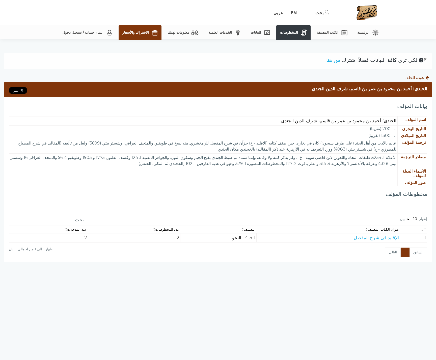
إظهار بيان (413, 219)
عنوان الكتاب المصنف (383, 229)
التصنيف (250, 229)
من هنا (333, 60)
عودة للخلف (414, 77)
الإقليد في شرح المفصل (376, 238)
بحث (320, 12)
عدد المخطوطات (167, 229)
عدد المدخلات (77, 229)
